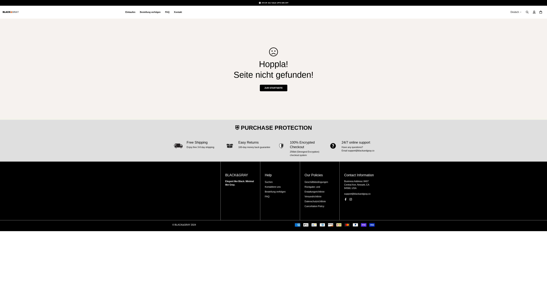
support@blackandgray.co (357, 194)
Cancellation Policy (314, 206)
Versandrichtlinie (313, 196)
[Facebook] (345, 199)
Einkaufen (130, 12)
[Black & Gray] (10, 12)
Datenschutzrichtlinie (315, 201)
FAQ (167, 12)
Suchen (269, 182)
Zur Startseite (274, 88)
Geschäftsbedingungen (316, 182)
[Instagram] (350, 199)
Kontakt (178, 12)
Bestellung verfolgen (150, 12)
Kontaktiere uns (273, 187)
